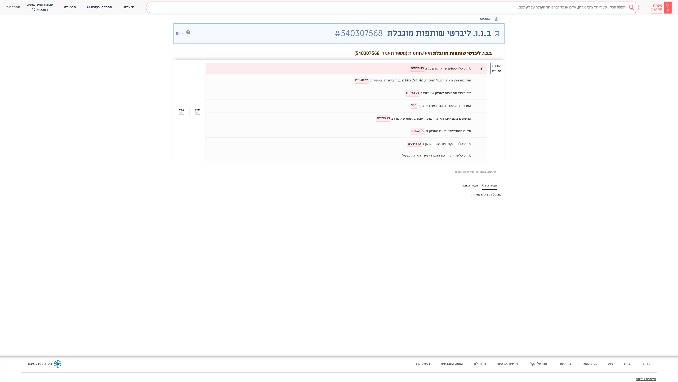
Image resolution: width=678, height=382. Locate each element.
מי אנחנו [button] (128, 7)
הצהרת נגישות (646, 379)
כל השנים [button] (417, 68)
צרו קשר (565, 363)
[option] (346, 68)
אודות (647, 363)
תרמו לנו (480, 363)
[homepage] (661, 7)
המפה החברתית (452, 363)
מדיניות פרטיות (507, 363)
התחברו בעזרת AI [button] (99, 7)
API (610, 363)
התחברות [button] (13, 7)
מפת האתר (589, 363)
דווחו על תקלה (538, 363)
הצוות (628, 363)
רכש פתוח (423, 363)
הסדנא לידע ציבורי (39, 363)
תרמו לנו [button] (70, 7)
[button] (392, 7)
